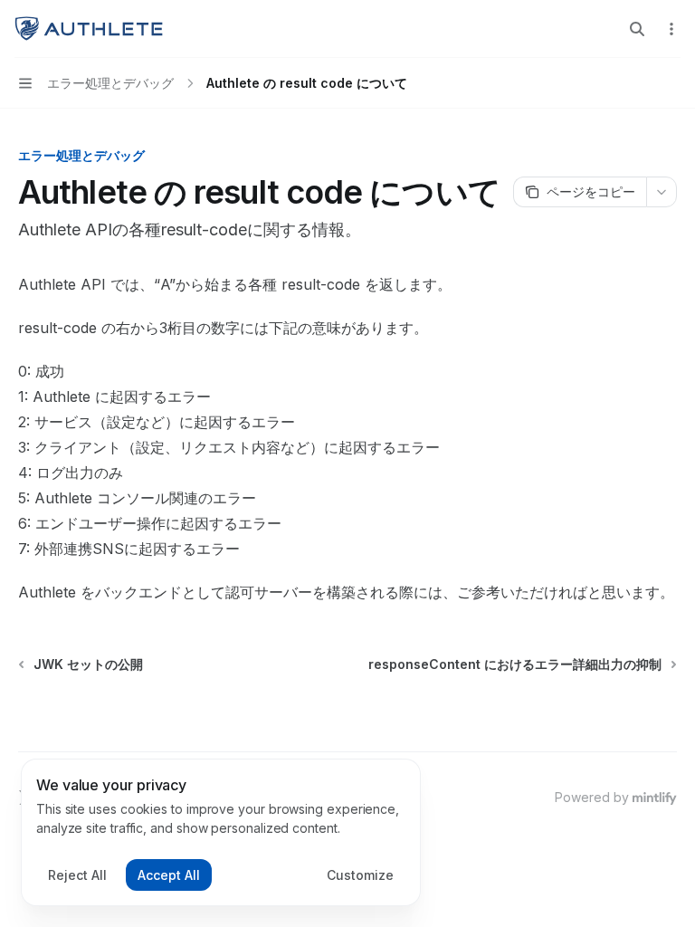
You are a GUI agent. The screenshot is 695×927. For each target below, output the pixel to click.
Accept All (169, 875)
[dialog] (221, 833)
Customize (360, 875)
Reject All (77, 875)
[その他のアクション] (671, 29)
